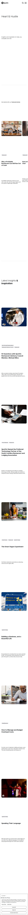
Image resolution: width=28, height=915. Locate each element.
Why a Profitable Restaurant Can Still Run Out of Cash (11, 163)
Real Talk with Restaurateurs (7, 345)
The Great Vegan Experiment (12, 547)
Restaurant (4, 154)
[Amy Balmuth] (3, 519)
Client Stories (4, 539)
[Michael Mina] (5, 324)
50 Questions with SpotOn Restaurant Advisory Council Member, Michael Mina (12, 356)
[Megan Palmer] (3, 422)
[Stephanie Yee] (24, 134)
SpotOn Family (17, 539)
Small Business (5, 723)
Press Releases (5, 442)
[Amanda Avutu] (3, 324)
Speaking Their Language (11, 823)
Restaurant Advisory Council (7, 347)
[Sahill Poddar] (3, 134)
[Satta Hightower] (3, 702)
